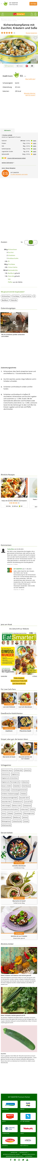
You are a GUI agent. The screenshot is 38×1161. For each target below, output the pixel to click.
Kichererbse (6, 296)
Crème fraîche (12, 267)
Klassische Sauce (7, 770)
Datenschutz (23, 1152)
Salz (9, 279)
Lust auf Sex (28, 801)
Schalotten (11, 255)
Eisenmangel (6, 790)
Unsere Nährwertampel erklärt (16, 158)
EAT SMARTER (18, 569)
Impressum (14, 1152)
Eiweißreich (9, 731)
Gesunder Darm (24, 797)
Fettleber (23, 794)
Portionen (30, 245)
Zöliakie (10, 813)
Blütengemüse (6, 821)
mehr (34, 140)
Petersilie (11, 276)
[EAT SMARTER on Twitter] (23, 1160)
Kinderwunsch (17, 801)
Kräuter (26, 821)
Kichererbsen (12, 249)
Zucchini (11, 252)
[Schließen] (1, 3)
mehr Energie (6, 805)
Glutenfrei (27, 770)
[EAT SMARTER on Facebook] (11, 1160)
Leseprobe (4, 676)
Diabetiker (17, 786)
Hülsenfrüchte (17, 821)
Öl (8, 261)
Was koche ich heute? (19, 901)
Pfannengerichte (29, 813)
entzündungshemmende (19, 790)
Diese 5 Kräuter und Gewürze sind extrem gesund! (16, 975)
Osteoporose (27, 805)
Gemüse (25, 817)
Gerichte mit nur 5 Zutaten (19, 936)
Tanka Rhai (10, 549)
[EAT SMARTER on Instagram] (19, 1160)
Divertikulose (26, 786)
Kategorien (28, 1156)
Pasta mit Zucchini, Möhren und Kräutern (14, 501)
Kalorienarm (5, 774)
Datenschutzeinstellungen (11, 1154)
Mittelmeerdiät (6, 825)
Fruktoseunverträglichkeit (9, 797)
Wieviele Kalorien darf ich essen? (29, 94)
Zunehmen (18, 813)
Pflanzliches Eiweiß (25, 731)
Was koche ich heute (9, 757)
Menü (2, 15)
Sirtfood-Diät (18, 770)
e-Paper (35, 676)
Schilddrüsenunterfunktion (10, 809)
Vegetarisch (15, 774)
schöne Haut (24, 809)
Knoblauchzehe (13, 258)
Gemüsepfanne (6, 817)
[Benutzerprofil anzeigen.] (9, 572)
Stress (4, 813)
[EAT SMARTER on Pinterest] (15, 1160)
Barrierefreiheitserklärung (14, 1156)
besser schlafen (6, 786)
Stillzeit (32, 809)
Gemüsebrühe (13, 270)
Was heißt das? (30, 79)
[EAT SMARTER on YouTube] (27, 1160)
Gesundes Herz (6, 801)
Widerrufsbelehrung (28, 1154)
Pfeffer (10, 282)
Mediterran (17, 817)
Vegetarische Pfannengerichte (11, 782)
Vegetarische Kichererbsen (10, 778)
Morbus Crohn (16, 805)
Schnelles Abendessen (19, 866)
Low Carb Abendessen (25, 707)
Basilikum (11, 273)
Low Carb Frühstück (9, 707)
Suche (31, 15)
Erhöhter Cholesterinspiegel (10, 794)
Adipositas (25, 782)
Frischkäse (11, 264)
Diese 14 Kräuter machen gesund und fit (13, 1015)
